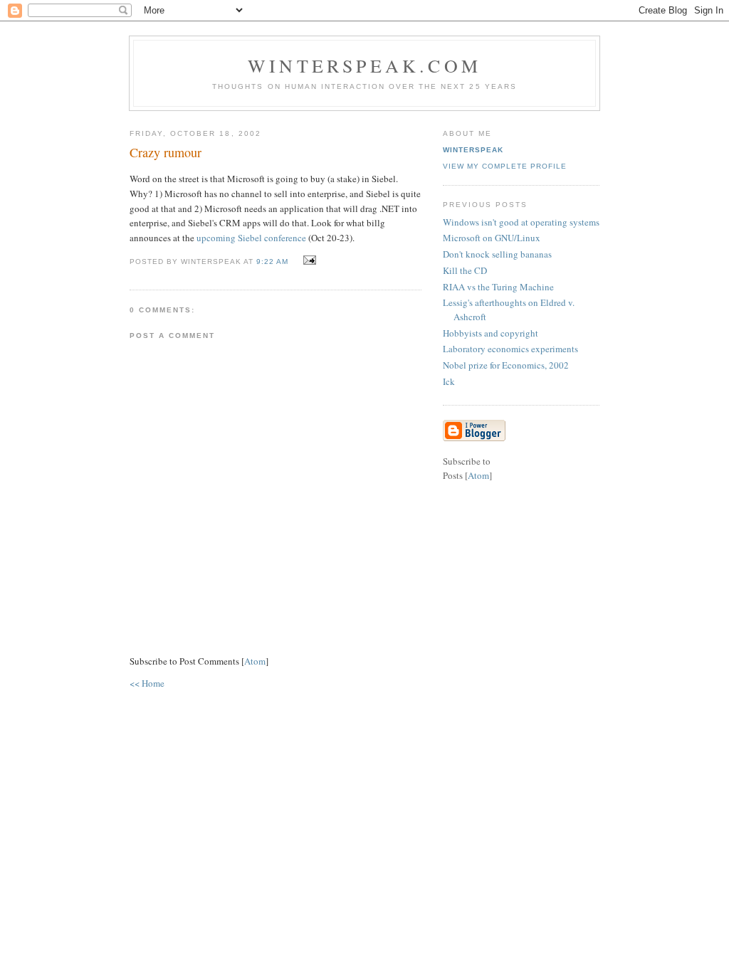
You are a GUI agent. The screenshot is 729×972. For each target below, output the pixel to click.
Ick (449, 381)
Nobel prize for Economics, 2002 (506, 365)
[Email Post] (308, 260)
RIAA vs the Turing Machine (498, 286)
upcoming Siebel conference (251, 237)
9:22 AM (273, 261)
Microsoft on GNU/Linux (491, 237)
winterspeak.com (364, 65)
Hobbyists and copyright (490, 333)
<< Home (147, 683)
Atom (255, 661)
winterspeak (473, 150)
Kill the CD (465, 270)
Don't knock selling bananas (497, 254)
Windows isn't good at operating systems (521, 222)
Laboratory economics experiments (510, 348)
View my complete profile (505, 166)
